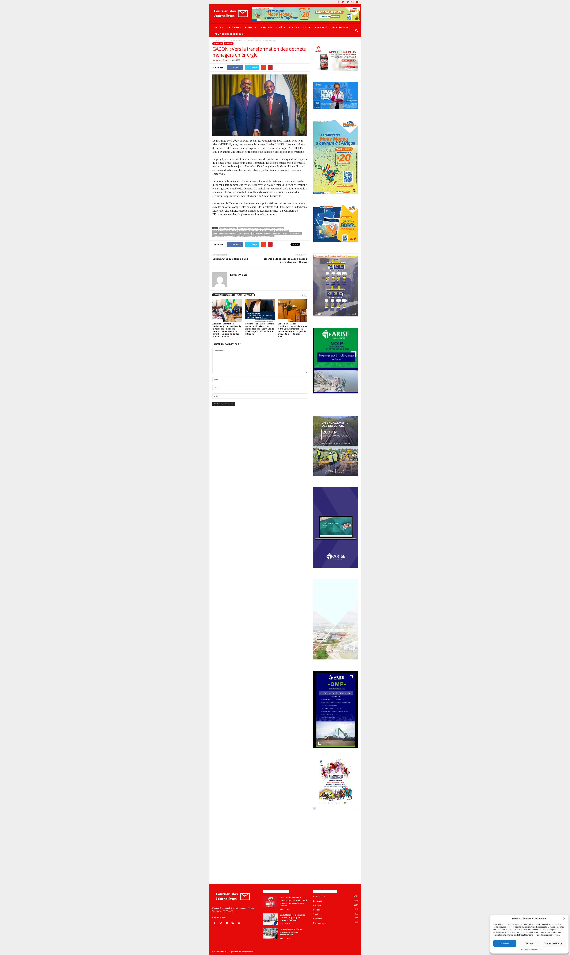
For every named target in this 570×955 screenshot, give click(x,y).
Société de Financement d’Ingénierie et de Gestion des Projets (277, 233)
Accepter (505, 943)
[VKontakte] (352, 2)
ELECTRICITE (253, 231)
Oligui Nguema (244, 233)
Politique (250, 27)
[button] (564, 918)
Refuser (529, 943)
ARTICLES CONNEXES (223, 295)
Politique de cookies (529, 950)
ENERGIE (263, 231)
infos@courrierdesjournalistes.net (241, 917)
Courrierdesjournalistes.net (250, 228)
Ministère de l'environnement (225, 233)
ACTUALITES (217, 44)
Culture (294, 27)
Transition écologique (264, 236)
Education (321, 27)
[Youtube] (357, 2)
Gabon (270, 231)
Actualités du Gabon (228, 228)
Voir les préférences (554, 943)
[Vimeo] (347, 2)
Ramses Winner (222, 60)
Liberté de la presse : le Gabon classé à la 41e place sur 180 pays (285, 260)
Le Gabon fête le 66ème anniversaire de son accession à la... (291, 932)
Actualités (234, 27)
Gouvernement (282, 231)
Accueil (219, 27)
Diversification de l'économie (224, 231)
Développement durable (273, 228)
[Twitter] (343, 2)
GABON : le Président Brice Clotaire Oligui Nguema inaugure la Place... (292, 917)
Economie (266, 27)
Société (280, 27)
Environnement (340, 27)
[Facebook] (338, 2)
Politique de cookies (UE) (229, 33)
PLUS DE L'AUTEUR (244, 295)
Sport (306, 27)
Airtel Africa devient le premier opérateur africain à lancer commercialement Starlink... (293, 901)
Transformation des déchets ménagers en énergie (232, 236)
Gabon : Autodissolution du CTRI (230, 258)
